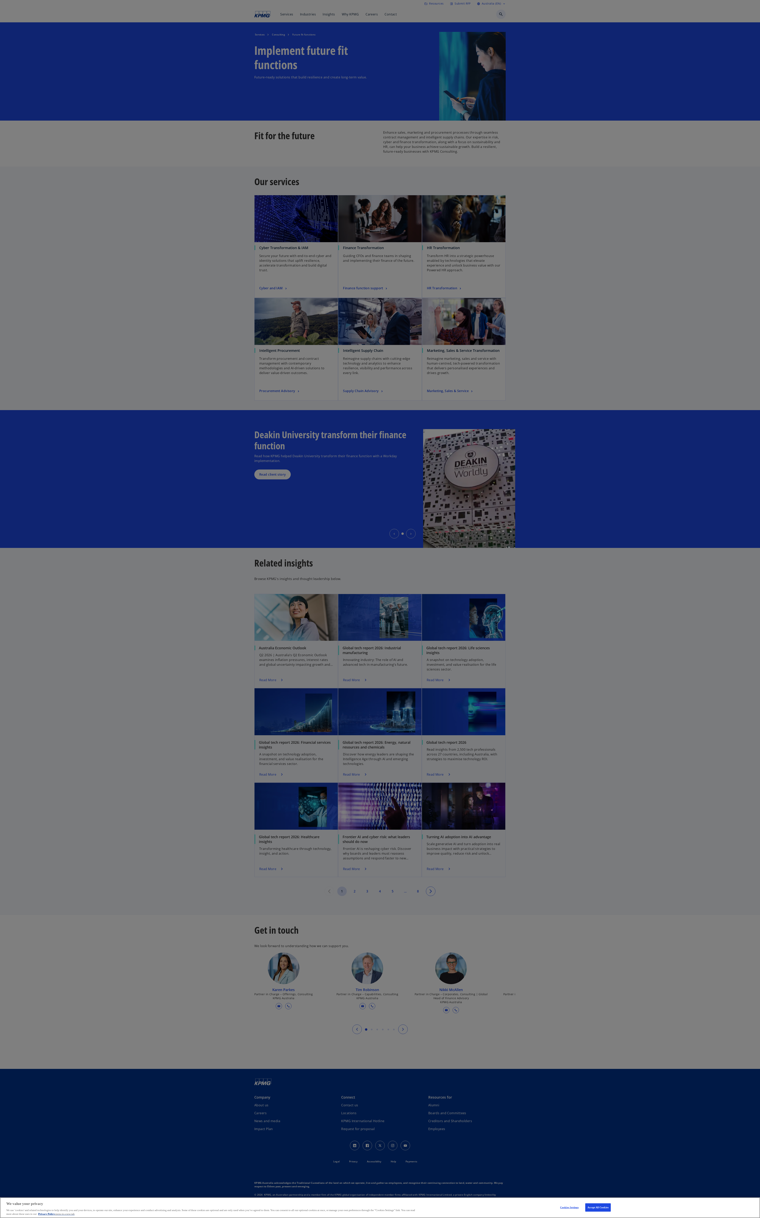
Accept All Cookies (598, 1207)
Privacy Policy (56, 1213)
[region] (380, 1207)
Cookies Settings (569, 1207)
